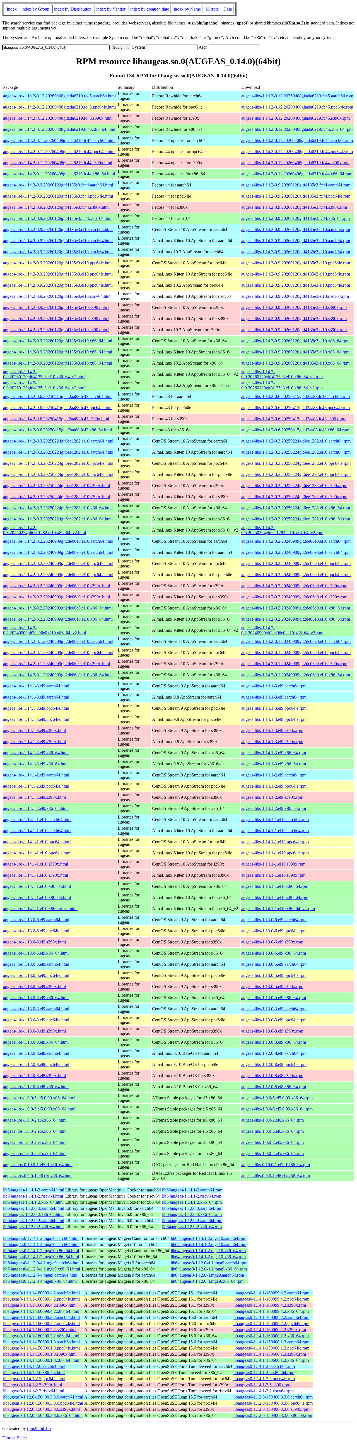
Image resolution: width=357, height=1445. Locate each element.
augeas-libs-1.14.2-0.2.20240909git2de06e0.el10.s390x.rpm (294, 585)
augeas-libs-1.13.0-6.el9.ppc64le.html (36, 930)
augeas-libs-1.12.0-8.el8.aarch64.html (36, 1053)
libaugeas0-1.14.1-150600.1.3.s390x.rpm (269, 1354)
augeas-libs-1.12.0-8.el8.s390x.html (34, 1075)
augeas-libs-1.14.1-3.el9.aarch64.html (36, 686)
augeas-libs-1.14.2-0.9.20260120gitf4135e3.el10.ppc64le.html (58, 263)
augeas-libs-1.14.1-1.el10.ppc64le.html (37, 841)
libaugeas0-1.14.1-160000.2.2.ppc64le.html (41, 1323)
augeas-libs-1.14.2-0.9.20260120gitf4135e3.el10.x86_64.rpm (295, 340)
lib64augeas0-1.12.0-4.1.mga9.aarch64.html (42, 1262)
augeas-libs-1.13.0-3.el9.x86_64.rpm (273, 1042)
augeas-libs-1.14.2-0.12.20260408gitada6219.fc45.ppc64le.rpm (297, 107)
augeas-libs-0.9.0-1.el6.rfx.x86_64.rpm (275, 1175)
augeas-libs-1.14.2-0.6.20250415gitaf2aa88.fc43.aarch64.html (57, 396)
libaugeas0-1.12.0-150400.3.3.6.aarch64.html (43, 1397)
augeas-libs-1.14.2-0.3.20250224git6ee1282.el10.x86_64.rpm (295, 507)
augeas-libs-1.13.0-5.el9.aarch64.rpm (274, 964)
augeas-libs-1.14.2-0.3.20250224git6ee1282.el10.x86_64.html (58, 507)
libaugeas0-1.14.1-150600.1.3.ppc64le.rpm (271, 1348)
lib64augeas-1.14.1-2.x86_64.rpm (192, 1202)
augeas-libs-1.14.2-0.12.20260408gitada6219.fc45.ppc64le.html (59, 107)
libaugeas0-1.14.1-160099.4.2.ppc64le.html (41, 1299)
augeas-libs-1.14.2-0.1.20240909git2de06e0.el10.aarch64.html (58, 641)
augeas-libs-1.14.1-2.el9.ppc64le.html (36, 786)
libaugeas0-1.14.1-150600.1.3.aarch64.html (41, 1342)
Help (227, 9)
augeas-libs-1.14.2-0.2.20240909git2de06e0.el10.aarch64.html (58, 541)
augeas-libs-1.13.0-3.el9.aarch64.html (36, 1008)
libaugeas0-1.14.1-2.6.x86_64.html (34, 1372)
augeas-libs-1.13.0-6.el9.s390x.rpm (272, 942)
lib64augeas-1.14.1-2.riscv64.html (33, 1196)
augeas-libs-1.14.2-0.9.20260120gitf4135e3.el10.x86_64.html (57, 340)
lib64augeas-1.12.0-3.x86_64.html (33, 1214)
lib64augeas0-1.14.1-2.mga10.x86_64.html (41, 1250)
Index (12, 9)
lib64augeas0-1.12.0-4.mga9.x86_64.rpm (207, 1281)
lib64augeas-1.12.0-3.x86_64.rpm (192, 1214)
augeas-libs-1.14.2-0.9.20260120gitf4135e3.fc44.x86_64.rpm (295, 218)
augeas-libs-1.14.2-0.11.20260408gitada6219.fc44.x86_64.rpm (296, 173)
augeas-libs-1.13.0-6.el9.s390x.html (34, 942)
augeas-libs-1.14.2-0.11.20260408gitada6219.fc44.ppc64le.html (59, 151)
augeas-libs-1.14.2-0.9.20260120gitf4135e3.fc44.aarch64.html (58, 185)
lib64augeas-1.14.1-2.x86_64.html (33, 1202)
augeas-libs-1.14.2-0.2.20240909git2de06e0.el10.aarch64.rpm (296, 541)
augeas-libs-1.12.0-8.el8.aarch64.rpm (274, 1053)
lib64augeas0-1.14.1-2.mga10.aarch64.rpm (208, 1238)
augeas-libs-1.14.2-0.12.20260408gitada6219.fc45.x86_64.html (59, 129)
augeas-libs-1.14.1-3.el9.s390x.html (34, 730)
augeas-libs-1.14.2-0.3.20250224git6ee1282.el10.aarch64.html (58, 441)
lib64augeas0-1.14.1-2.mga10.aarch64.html (41, 1238)
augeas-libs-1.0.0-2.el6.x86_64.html (34, 1120)
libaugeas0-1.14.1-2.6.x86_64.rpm (263, 1372)
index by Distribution (72, 9)
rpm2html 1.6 (39, 1428)
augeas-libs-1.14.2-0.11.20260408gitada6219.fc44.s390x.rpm (295, 162)
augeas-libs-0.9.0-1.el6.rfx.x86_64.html (38, 1175)
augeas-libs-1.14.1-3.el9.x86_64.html (36, 752)
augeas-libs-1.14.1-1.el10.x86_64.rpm (274, 886)
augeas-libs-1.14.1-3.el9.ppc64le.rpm (274, 708)
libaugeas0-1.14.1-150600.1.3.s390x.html (39, 1354)
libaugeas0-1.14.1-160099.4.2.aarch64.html (41, 1293)
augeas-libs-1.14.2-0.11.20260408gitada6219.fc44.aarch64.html (59, 140)
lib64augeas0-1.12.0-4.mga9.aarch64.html (40, 1275)
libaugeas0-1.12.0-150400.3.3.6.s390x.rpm (271, 1409)
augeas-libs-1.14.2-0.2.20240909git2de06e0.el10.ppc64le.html (58, 563)
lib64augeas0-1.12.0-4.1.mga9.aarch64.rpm (209, 1262)
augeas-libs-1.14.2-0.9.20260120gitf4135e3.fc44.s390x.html (56, 207)
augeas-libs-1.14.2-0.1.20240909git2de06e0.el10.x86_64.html (58, 674)
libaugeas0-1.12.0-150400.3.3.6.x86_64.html (43, 1415)
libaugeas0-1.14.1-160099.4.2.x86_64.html (41, 1311)
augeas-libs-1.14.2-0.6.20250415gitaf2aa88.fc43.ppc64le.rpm (295, 407)
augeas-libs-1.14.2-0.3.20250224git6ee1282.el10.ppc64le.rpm (296, 463)
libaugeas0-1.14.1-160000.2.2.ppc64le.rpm (271, 1323)
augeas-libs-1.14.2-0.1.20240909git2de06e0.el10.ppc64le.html (58, 652)
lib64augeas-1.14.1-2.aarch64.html (33, 1190)
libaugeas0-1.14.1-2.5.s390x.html (32, 1384)
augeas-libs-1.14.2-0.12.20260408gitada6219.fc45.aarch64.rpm (297, 96)
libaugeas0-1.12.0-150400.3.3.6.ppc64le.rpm (273, 1403)
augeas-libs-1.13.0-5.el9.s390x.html (34, 986)
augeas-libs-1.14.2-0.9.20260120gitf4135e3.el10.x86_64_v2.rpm (282, 374)
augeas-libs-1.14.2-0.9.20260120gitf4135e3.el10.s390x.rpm (294, 307)
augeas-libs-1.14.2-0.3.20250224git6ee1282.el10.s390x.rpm (294, 485)
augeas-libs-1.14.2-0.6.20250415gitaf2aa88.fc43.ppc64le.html (57, 407)
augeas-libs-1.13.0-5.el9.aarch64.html (36, 964)
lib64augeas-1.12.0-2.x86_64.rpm (192, 1226)
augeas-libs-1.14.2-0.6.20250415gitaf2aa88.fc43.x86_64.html (57, 429)
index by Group (35, 9)
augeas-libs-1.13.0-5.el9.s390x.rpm (272, 986)
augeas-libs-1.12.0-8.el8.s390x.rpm (272, 1075)
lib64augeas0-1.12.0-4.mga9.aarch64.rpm (207, 1275)
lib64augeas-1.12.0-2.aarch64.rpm (192, 1220)
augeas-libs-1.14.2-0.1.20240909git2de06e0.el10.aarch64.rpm (296, 641)
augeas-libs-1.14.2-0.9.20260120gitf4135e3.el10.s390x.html (56, 307)
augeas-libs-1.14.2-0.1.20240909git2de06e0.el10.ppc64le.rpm (296, 652)
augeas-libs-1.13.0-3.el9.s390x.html (34, 1031)
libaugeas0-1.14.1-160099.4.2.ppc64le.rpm (271, 1299)
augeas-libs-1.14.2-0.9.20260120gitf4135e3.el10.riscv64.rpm (295, 296)
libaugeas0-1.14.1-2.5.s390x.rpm (262, 1384)
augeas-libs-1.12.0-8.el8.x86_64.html (36, 1086)
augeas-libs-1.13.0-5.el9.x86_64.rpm (273, 997)
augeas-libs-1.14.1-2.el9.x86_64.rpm (273, 808)
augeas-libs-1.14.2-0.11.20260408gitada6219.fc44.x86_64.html (59, 173)
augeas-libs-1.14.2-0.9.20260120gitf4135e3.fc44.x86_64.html (57, 218)
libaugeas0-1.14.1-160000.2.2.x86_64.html (41, 1335)
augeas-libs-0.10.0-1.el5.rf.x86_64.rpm (275, 1164)
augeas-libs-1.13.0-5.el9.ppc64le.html (36, 975)
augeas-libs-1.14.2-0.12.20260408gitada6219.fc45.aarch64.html (59, 96)
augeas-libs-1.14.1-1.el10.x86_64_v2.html (40, 908)
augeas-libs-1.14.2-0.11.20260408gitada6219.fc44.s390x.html (57, 162)
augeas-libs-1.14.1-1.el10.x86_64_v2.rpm (278, 908)
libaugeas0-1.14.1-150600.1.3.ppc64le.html (41, 1348)
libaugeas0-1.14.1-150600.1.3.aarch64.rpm (271, 1342)
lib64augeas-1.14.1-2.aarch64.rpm (192, 1190)
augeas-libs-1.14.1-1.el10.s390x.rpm (273, 864)
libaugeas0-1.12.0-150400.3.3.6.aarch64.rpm (273, 1397)
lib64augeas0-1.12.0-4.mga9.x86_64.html (40, 1281)
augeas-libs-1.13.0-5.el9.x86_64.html (36, 997)
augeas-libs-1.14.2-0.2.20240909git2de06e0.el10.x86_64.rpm (295, 608)
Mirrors (212, 9)
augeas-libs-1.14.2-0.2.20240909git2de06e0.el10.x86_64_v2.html (44, 630)
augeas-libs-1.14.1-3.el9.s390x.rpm (272, 730)
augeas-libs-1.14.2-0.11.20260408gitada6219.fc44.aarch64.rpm (297, 140)
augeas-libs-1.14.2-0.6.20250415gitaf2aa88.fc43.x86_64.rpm (295, 429)
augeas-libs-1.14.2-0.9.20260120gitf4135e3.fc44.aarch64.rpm (295, 185)
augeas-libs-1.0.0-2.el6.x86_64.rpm (272, 1120)
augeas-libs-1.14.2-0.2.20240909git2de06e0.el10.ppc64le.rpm (296, 563)
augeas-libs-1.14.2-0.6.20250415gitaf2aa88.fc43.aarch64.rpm (295, 396)
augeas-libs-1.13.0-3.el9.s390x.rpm (272, 1031)
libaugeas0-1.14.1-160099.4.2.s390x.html (39, 1305)
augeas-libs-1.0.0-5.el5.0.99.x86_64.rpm (277, 1097)
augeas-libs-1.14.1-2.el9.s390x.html (34, 797)
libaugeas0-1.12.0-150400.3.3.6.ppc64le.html (43, 1403)
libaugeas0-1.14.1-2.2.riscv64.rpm (263, 1391)
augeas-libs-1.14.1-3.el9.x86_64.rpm (273, 752)
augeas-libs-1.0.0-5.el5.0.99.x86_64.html (39, 1097)
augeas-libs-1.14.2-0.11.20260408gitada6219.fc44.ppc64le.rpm (297, 151)
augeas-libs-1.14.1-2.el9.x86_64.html (36, 808)
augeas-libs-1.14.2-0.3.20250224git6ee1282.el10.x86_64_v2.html (44, 530)
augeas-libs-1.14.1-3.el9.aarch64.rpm (274, 686)
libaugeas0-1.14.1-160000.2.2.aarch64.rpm (271, 1317)
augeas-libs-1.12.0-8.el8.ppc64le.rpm (274, 1064)
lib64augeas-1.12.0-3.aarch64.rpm (192, 1208)
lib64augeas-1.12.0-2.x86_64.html (33, 1226)
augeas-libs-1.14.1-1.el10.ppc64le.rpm (275, 841)
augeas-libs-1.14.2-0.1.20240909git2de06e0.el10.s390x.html (56, 663)
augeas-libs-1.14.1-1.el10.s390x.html (35, 864)
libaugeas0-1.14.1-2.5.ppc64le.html (34, 1378)
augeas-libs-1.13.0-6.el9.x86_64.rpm (273, 953)
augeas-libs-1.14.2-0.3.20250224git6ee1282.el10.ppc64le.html (58, 463)
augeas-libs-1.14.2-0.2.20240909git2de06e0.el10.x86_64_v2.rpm (282, 630)
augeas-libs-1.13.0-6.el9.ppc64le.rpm (274, 930)
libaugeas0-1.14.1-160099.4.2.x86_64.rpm (271, 1311)
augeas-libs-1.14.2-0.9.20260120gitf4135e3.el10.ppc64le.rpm (295, 263)
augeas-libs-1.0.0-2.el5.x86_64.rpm (272, 1142)
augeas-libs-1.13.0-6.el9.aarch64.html (36, 919)
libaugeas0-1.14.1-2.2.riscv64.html (33, 1391)
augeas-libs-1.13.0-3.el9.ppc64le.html (36, 1020)
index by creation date (149, 9)
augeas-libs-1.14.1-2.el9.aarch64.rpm (274, 775)
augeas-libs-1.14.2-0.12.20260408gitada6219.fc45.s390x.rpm (295, 118)
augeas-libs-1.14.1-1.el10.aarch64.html (37, 819)
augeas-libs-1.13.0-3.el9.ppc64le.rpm (274, 1020)
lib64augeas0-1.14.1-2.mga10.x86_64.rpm (208, 1250)
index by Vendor (111, 9)
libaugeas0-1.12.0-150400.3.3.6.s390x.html (41, 1409)
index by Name (187, 9)
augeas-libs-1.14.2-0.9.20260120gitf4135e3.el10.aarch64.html (58, 229)
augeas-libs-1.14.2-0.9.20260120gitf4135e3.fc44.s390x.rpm (294, 207)
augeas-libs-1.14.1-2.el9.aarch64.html (36, 775)
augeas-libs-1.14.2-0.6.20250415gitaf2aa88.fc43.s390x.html (56, 418)
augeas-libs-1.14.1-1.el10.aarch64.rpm (275, 819)
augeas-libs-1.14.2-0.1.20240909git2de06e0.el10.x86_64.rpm (295, 674)
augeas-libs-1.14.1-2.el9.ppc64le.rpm (274, 786)
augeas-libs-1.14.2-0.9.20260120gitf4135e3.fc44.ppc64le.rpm (295, 196)
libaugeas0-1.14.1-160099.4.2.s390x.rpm (269, 1305)
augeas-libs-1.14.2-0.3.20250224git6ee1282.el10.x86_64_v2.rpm (282, 530)
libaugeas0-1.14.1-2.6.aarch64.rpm (264, 1366)
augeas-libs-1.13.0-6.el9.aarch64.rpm (274, 919)
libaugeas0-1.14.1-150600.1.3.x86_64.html (41, 1360)
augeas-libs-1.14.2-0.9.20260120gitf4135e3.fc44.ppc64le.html (58, 196)
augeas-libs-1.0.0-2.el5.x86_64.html (34, 1142)
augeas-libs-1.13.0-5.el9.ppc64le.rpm (274, 975)
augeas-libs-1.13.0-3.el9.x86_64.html (36, 1042)
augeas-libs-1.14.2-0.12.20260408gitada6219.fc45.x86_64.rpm (297, 129)
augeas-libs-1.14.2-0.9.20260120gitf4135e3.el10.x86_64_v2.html (44, 374)
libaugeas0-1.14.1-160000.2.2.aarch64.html (41, 1317)
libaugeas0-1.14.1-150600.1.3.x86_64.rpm (271, 1360)
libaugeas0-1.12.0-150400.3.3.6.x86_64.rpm (272, 1415)
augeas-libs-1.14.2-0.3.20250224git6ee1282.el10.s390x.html (56, 485)
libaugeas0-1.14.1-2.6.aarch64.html (34, 1366)
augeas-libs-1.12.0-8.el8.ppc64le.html (36, 1064)
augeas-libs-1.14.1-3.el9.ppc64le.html (36, 708)
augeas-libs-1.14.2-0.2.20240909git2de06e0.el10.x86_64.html (58, 608)
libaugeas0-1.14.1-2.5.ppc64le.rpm (264, 1378)
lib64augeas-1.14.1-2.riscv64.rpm (191, 1196)
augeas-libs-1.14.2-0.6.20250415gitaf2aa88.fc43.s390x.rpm (293, 418)
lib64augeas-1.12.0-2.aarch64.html (33, 1220)
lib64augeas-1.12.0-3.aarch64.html (33, 1208)
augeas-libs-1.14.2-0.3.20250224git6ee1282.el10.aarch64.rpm (296, 441)
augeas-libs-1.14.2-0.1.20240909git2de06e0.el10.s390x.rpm (294, 663)
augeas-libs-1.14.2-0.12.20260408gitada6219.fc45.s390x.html (57, 118)
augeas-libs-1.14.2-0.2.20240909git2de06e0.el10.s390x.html (56, 585)
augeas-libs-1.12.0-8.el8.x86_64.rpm (273, 1086)
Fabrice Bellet (14, 1438)
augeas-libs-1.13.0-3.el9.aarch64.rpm (274, 1008)
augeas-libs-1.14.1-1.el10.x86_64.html (37, 886)
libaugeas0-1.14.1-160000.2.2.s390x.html (39, 1329)
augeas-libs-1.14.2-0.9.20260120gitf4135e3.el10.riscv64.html (57, 296)
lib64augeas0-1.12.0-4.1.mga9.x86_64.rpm (209, 1269)
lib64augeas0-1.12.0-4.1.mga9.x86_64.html (41, 1269)
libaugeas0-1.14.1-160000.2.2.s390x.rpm (269, 1329)
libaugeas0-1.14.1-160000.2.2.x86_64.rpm (271, 1335)
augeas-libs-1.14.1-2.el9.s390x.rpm (272, 797)
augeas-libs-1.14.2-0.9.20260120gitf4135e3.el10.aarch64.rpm (295, 229)
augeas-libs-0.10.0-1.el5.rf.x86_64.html (38, 1164)
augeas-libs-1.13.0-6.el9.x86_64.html (36, 953)
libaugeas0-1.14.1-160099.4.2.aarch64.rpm (271, 1293)
